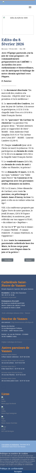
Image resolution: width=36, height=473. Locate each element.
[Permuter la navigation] (4, 387)
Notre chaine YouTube (9, 423)
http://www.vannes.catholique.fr (22, 322)
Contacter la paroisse (9, 297)
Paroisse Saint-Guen (9, 378)
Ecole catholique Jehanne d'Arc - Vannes (16, 313)
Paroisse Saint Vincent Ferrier (12, 372)
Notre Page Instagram (9, 413)
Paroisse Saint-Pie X (9, 366)
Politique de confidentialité (11, 468)
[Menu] (30, 7)
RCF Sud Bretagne (8, 431)
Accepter (18, 471)
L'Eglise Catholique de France (12, 342)
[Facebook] (2, 436)
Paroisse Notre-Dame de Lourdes (13, 360)
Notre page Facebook (9, 403)
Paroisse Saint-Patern (9, 354)
